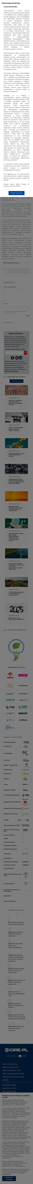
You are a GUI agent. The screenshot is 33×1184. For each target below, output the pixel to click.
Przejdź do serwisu (16, 193)
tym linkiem (8, 85)
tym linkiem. (19, 49)
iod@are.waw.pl (15, 154)
